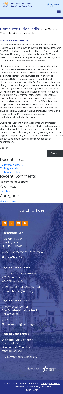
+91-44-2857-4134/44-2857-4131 (23, 287)
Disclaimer (18, 386)
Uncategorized (9, 201)
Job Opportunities (50, 383)
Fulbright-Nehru (10, 172)
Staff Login (32, 390)
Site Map (47, 386)
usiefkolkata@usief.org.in (20, 324)
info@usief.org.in (15, 256)
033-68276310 (13, 320)
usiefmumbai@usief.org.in (21, 356)
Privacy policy (33, 386)
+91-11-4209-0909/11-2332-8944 (24, 252)
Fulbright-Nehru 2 (11, 168)
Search (4, 147)
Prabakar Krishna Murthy (14, 40)
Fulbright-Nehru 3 (11, 164)
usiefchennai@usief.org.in (20, 291)
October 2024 (8, 191)
